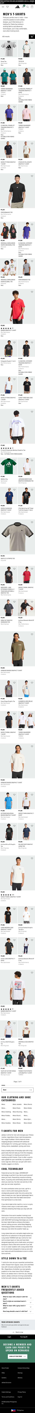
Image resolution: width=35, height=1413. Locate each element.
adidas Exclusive (6, 1382)
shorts (16, 1164)
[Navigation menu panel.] (3, 7)
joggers (9, 1164)
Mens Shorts (28, 1104)
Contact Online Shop (23, 1368)
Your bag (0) (23, 1337)
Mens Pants (16, 1108)
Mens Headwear (4, 1120)
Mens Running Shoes (17, 1116)
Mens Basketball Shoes (4, 1108)
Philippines (20, 1410)
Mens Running (17, 1112)
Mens (3, 1104)
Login (9, 1337)
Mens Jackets (17, 1104)
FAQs (3, 1373)
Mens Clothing (6, 1112)
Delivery (20, 1377)
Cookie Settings (6, 1392)
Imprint (20, 1397)
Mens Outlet (28, 1123)
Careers (4, 1377)
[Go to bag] (32, 7)
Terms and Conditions (8, 1397)
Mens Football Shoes (6, 1116)
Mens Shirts (17, 1119)
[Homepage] (17, 7)
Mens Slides (28, 1108)
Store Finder (5, 1368)
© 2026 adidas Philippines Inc (9, 1402)
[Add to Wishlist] (14, 43)
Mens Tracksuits (27, 1116)
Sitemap (20, 1373)
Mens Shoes (17, 1123)
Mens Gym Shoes (27, 1120)
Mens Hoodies (6, 1123)
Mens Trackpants (27, 1112)
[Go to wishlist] (7, 7)
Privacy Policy (22, 1392)
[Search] (27, 7)
